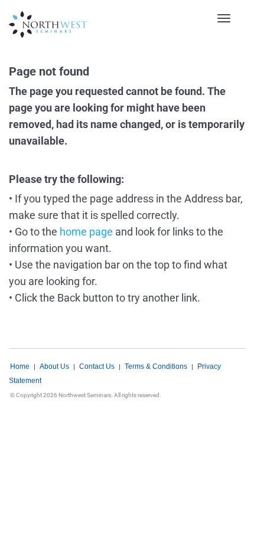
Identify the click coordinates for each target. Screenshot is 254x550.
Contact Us (97, 366)
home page (86, 231)
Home (20, 366)
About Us (54, 366)
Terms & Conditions (156, 366)
